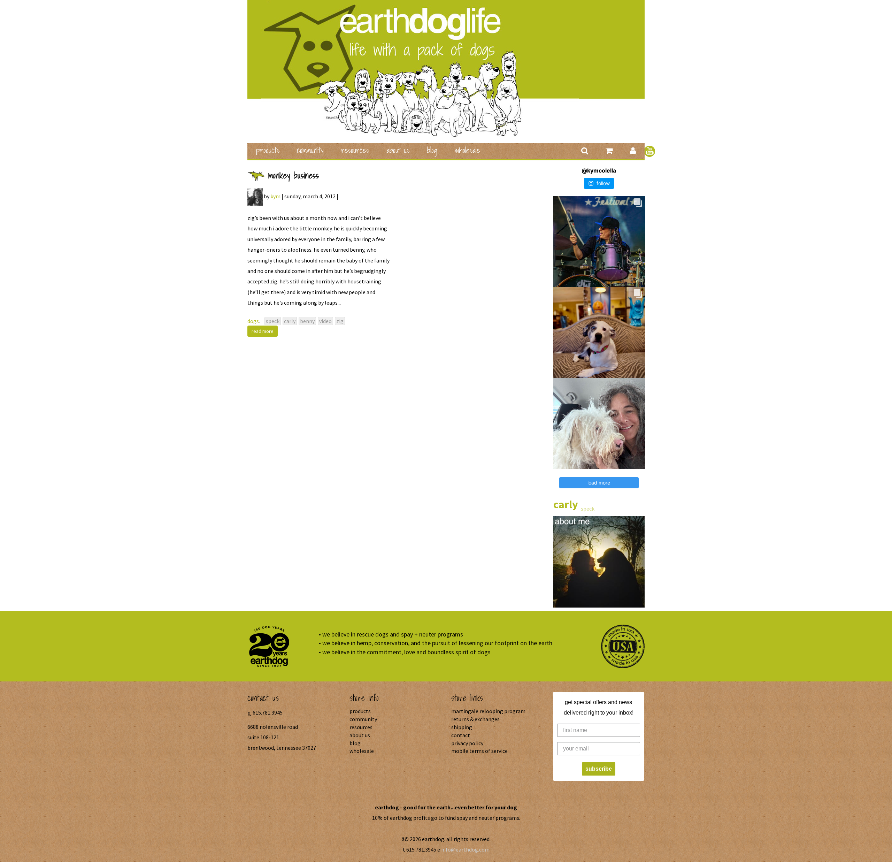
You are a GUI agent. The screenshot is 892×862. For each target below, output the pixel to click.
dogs (253, 321)
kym (275, 196)
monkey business (293, 175)
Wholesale (467, 150)
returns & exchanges (475, 719)
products (267, 150)
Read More (263, 331)
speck (272, 321)
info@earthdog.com (465, 849)
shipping (461, 727)
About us (397, 150)
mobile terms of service (479, 750)
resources (355, 150)
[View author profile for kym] (255, 196)
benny (307, 321)
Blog (432, 150)
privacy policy (467, 743)
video (325, 321)
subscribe (598, 769)
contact (460, 735)
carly (289, 321)
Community (310, 150)
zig (340, 321)
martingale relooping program (488, 711)
